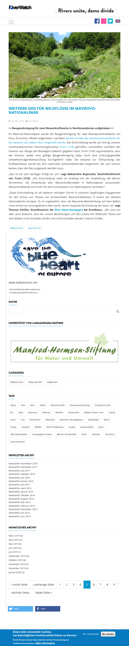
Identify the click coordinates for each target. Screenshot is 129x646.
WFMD (38, 427)
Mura (106, 419)
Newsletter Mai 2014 (19, 502)
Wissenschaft (58, 405)
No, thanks (108, 634)
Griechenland (17, 441)
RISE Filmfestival (55, 427)
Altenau (46, 412)
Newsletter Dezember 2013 (23, 509)
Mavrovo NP (34, 228)
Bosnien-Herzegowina (71, 419)
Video (43, 405)
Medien (59, 412)
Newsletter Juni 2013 (20, 516)
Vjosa (13, 405)
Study (13, 427)
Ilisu (23, 405)
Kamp (112, 412)
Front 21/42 (67, 147)
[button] (20, 609)
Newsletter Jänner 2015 (21, 491)
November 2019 (17, 564)
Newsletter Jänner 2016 (21, 481)
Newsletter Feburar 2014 (22, 505)
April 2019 (14, 539)
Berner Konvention (67, 434)
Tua (23, 419)
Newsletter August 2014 (21, 498)
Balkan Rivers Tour (94, 412)
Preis (84, 434)
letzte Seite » (44, 592)
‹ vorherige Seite (43, 584)
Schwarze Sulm (103, 405)
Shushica (110, 434)
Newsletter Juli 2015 (19, 484)
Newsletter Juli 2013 (19, 512)
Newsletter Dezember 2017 (23, 466)
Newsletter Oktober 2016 (22, 474)
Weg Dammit (35, 382)
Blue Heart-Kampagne (69, 210)
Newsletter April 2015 (20, 488)
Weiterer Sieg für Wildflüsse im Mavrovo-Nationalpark (52, 110)
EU (11, 412)
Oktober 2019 (16, 560)
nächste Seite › (20, 592)
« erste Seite (19, 584)
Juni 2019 (13, 547)
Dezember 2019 (17, 568)
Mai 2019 (13, 543)
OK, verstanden (91, 633)
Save (20, 412)
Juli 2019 (13, 551)
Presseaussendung (80, 405)
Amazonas (73, 412)
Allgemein (52, 382)
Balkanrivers (16, 228)
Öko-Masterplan (18, 434)
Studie (72, 427)
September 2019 (17, 555)
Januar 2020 (15, 572)
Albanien (50, 419)
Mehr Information (45, 643)
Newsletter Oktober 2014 (22, 495)
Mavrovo (32, 412)
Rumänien (35, 419)
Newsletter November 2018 (23, 463)
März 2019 (14, 535)
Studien (25, 427)
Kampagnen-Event (42, 434)
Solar (101, 427)
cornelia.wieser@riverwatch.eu (23, 292)
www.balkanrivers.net (23, 282)
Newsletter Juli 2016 (19, 477)
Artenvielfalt (86, 427)
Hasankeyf (93, 419)
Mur (32, 405)
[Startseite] (20, 7)
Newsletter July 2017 (19, 470)
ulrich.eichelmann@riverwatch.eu (24, 289)
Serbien (96, 434)
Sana (13, 419)
